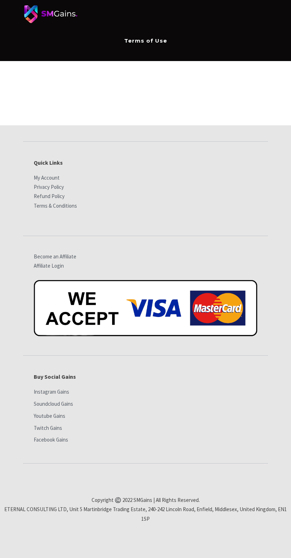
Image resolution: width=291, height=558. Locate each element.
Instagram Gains (51, 391)
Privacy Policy (49, 187)
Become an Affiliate (55, 256)
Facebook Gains (51, 439)
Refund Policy (49, 196)
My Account (47, 177)
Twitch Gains (48, 428)
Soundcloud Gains (53, 403)
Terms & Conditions (55, 205)
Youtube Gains (49, 415)
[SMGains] (50, 15)
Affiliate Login (49, 265)
